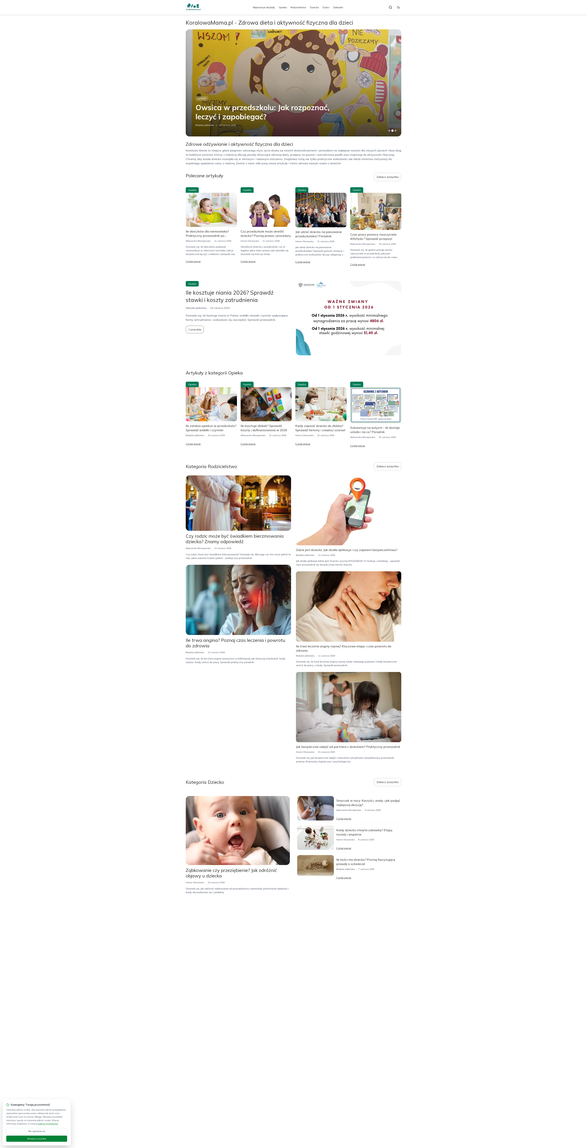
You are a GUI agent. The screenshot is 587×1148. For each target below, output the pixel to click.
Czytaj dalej (194, 329)
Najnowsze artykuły (264, 7)
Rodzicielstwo (298, 7)
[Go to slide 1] (389, 131)
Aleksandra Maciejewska (198, 241)
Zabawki (338, 7)
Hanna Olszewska (205, 125)
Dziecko (314, 7)
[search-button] (390, 7)
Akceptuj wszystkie (36, 1138)
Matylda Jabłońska (195, 435)
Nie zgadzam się (36, 1131)
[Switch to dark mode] (398, 7)
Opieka (283, 7)
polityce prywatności (48, 1123)
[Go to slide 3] (395, 131)
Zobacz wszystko (388, 177)
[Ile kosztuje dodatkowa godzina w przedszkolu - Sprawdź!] (293, 82)
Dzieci (326, 7)
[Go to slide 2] (392, 131)
